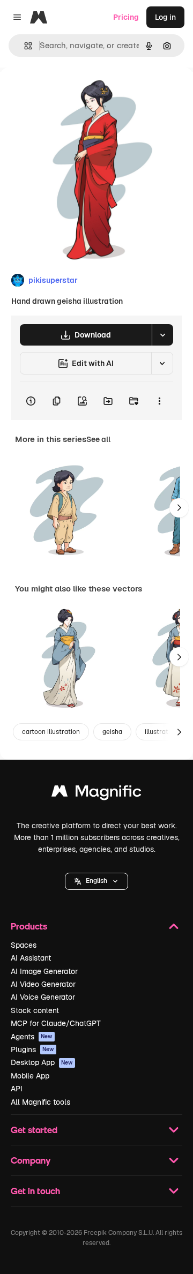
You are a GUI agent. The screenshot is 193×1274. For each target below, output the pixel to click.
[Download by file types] (162, 335)
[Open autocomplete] (24, 46)
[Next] (179, 507)
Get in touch (35, 1190)
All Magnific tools (40, 1102)
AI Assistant (31, 958)
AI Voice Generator (43, 997)
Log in (165, 17)
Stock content (35, 1010)
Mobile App (30, 1076)
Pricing (126, 17)
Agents (32, 1036)
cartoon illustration (51, 732)
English (96, 880)
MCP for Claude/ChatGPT (56, 1023)
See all (98, 439)
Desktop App (42, 1062)
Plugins (32, 1049)
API (17, 1088)
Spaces (23, 945)
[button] (96, 881)
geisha (112, 732)
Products (29, 926)
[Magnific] (96, 793)
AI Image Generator (44, 971)
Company (30, 1160)
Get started (34, 1129)
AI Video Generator (43, 984)
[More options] (159, 400)
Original (69, 92)
